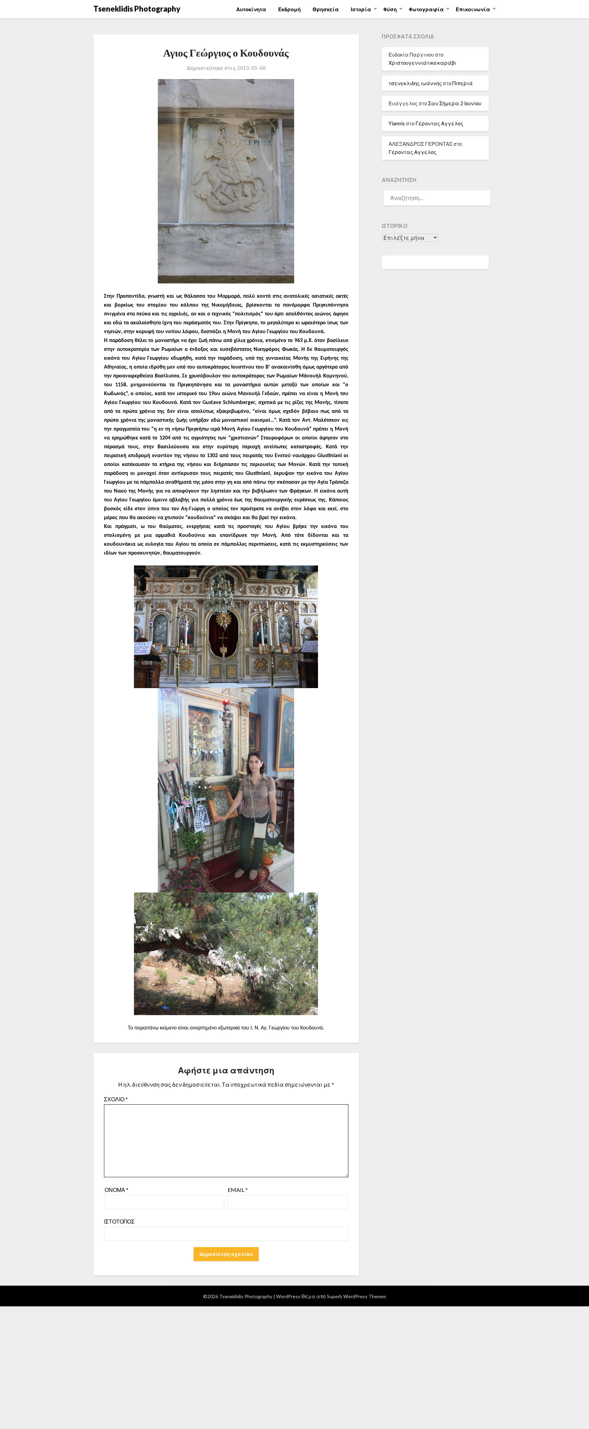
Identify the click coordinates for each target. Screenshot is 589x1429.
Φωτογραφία (426, 9)
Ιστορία (361, 9)
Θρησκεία (326, 9)
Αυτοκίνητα (251, 9)
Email (238, 1189)
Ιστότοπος (119, 1221)
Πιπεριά (462, 83)
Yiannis (397, 123)
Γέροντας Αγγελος (439, 123)
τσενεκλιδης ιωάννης (415, 83)
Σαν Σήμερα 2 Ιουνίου (454, 103)
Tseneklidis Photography (136, 8)
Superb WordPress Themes (356, 1296)
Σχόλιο (116, 1099)
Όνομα (117, 1189)
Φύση (390, 9)
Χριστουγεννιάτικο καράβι (422, 63)
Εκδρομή (289, 9)
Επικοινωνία (473, 9)
